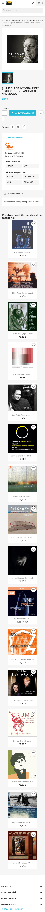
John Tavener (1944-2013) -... (22, 456)
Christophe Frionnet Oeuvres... (22, 537)
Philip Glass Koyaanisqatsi (22, 293)
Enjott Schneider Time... (22, 619)
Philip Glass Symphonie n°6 (22, 334)
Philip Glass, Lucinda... (22, 252)
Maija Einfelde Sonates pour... (22, 782)
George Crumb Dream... (22, 741)
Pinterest (24, 126)
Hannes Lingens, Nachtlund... (22, 578)
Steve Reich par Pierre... (22, 497)
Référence (10, 153)
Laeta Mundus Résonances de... (22, 659)
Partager (12, 126)
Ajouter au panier (22, 112)
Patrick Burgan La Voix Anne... (22, 700)
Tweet (18, 126)
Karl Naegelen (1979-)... (22, 374)
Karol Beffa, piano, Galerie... (22, 415)
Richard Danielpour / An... (22, 863)
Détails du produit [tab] (15, 138)
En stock (9, 156)
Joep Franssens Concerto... (23, 822)
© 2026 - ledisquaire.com (12, 909)
